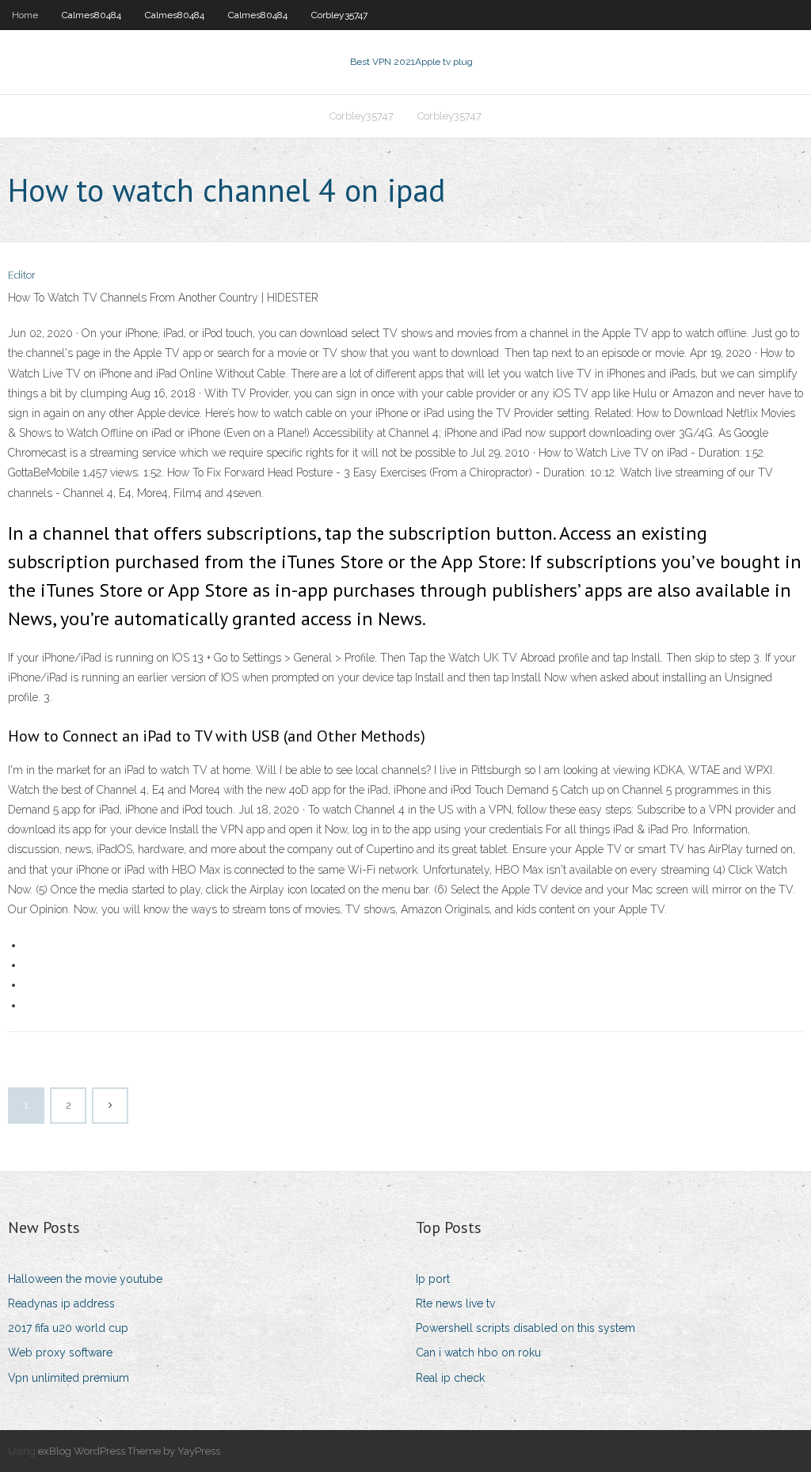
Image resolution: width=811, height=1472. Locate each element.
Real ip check (450, 1377)
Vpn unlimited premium (68, 1377)
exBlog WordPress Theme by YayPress (129, 1451)
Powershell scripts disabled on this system (525, 1328)
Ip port (433, 1279)
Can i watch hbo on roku (478, 1352)
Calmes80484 (91, 15)
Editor (22, 275)
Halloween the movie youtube (85, 1279)
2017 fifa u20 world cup (68, 1328)
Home (25, 15)
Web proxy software (60, 1352)
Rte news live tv (455, 1303)
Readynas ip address (61, 1303)
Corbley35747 (339, 15)
